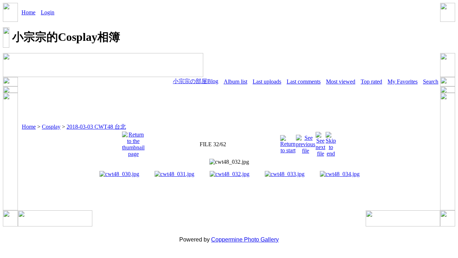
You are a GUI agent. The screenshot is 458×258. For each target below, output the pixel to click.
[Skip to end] (331, 142)
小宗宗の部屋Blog (195, 81)
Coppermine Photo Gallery (245, 239)
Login (47, 12)
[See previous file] (305, 142)
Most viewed (340, 81)
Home (28, 12)
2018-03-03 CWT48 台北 (96, 127)
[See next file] (320, 142)
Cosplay (51, 127)
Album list (235, 81)
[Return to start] (288, 142)
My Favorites (403, 81)
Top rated (371, 81)
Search (430, 81)
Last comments (304, 81)
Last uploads (267, 81)
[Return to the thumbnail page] (133, 142)
